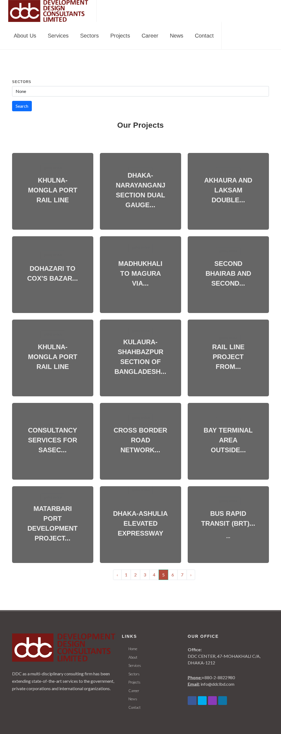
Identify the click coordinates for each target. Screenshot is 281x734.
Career (133, 691)
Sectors (21, 82)
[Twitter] (202, 700)
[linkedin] (222, 700)
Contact (134, 707)
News (132, 699)
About (132, 657)
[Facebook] (192, 700)
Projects (134, 682)
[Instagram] (212, 700)
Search (22, 106)
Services (134, 665)
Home (132, 649)
